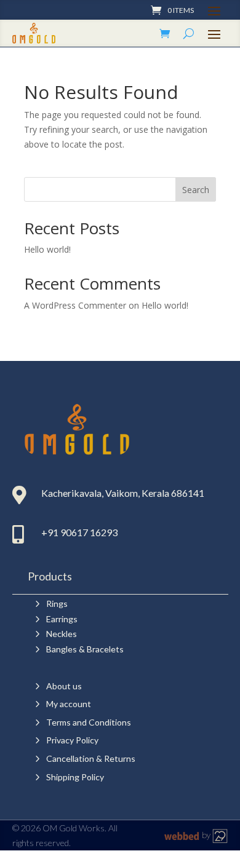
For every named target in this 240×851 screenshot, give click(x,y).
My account (68, 704)
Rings (57, 603)
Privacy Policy (72, 740)
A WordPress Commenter (75, 305)
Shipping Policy (75, 777)
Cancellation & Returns (90, 758)
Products (50, 576)
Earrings (62, 619)
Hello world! (47, 249)
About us (64, 686)
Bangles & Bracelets (85, 649)
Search (195, 190)
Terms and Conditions (88, 722)
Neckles (61, 633)
